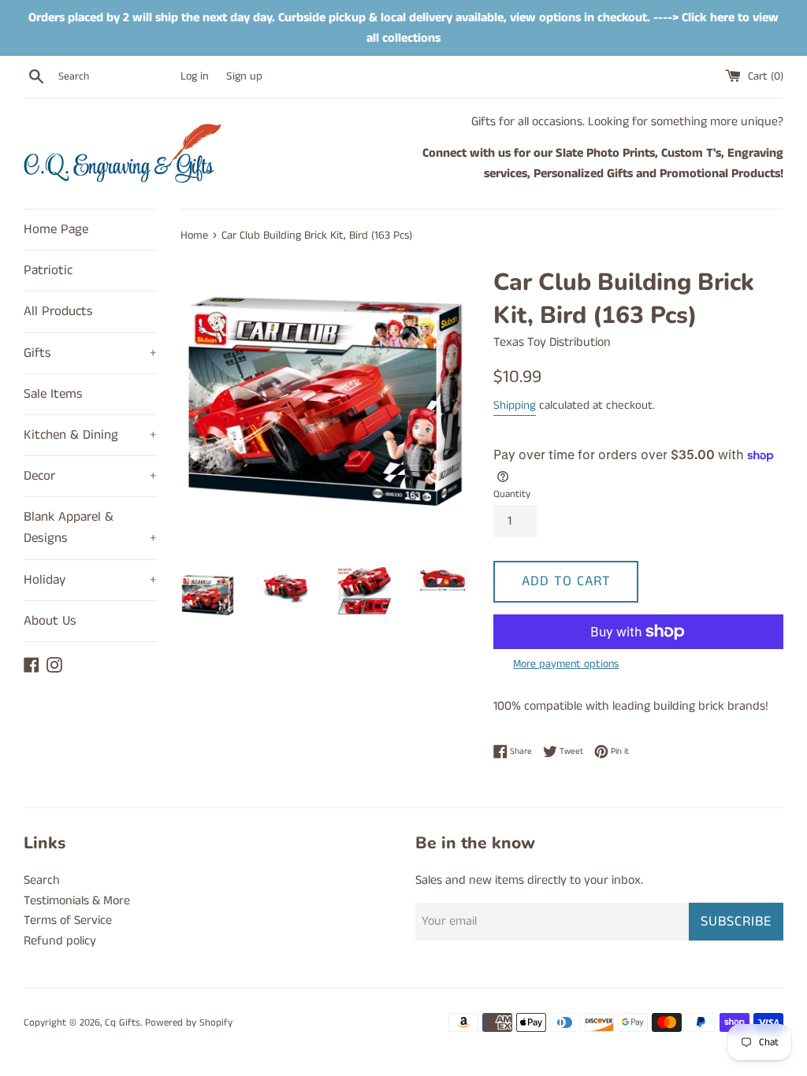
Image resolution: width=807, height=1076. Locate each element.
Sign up (244, 76)
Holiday (90, 579)
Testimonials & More (77, 901)
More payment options (566, 664)
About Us (50, 620)
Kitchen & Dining (90, 434)
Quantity (511, 494)
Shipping (514, 405)
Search (42, 880)
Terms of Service (68, 920)
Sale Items (53, 393)
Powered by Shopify (188, 1022)
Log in (194, 76)
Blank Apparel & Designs (90, 527)
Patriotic (48, 270)
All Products (58, 311)
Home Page (56, 229)
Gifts (90, 352)
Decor (90, 475)
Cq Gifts (122, 1022)
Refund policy (60, 941)
